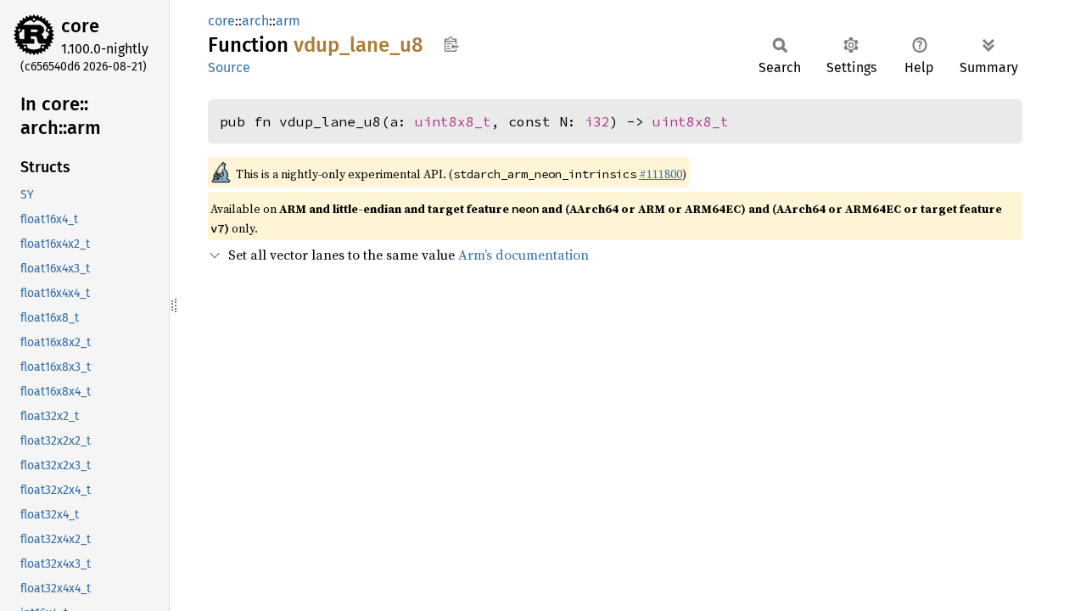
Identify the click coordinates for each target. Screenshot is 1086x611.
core (80, 25)
